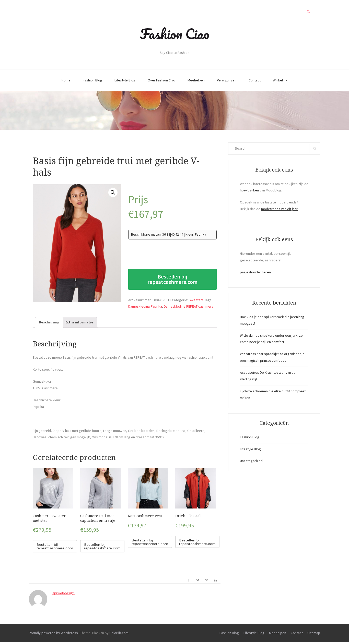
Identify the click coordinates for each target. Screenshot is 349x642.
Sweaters (196, 300)
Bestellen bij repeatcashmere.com (172, 279)
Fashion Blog (92, 80)
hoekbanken (250, 190)
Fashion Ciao (174, 33)
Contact (255, 80)
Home (66, 80)
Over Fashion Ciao (161, 80)
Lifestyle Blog (124, 80)
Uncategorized (251, 460)
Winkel (278, 80)
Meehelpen (196, 80)
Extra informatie (79, 322)
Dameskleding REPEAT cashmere (189, 306)
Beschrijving (49, 322)
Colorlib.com (119, 633)
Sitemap (313, 633)
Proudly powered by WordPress (53, 633)
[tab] (49, 322)
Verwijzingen (226, 80)
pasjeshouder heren (255, 272)
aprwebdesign (63, 593)
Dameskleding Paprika (145, 306)
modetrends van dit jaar (279, 209)
